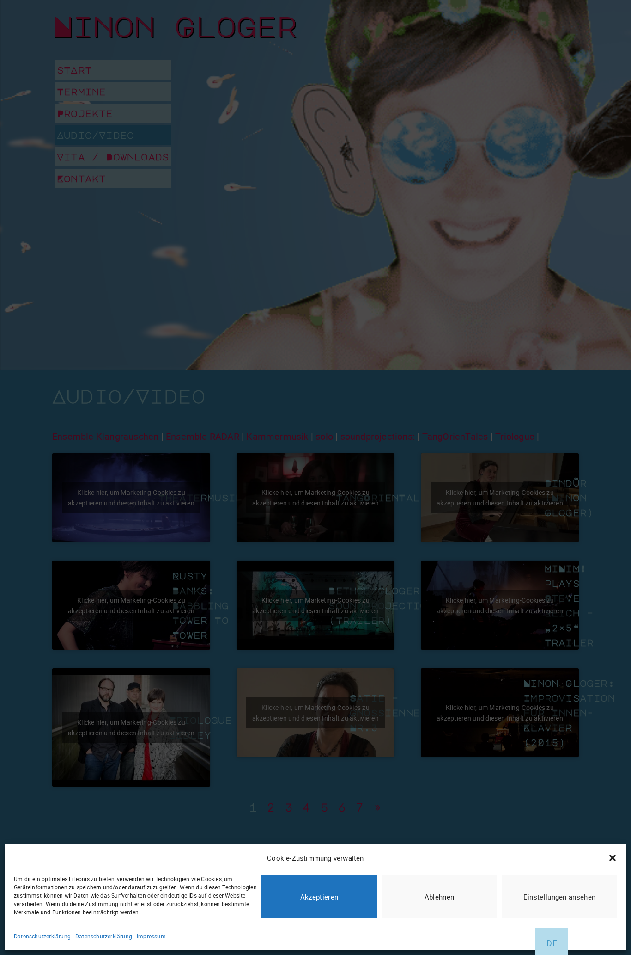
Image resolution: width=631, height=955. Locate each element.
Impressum (151, 936)
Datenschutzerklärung (42, 936)
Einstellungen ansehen (559, 896)
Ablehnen (439, 896)
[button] (612, 858)
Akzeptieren (319, 896)
